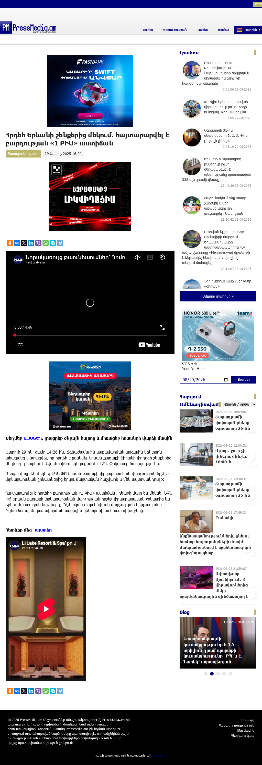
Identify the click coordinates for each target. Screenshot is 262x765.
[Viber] (38, 243)
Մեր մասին (245, 730)
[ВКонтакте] (17, 243)
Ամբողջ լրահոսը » (218, 296)
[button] (206, 673)
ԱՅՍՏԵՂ (32, 438)
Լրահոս (189, 52)
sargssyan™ (160, 755)
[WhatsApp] (45, 243)
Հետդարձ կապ (242, 735)
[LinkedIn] (31, 243)
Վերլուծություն (175, 29)
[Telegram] (60, 243)
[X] (24, 243)
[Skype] (53, 243)
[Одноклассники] (10, 243)
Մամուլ (223, 29)
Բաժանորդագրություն (236, 725)
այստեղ (43, 529)
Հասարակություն (23, 153)
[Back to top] (253, 756)
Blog (185, 612)
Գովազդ (248, 720)
